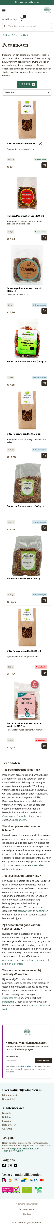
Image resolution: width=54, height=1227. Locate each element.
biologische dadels (36, 960)
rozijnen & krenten (12, 963)
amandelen (37, 865)
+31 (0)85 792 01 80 (12, 1151)
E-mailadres (12, 1056)
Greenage (7, 816)
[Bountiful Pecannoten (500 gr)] (44, 600)
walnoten (22, 865)
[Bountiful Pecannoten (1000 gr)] (44, 528)
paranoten (8, 1001)
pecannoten (19, 819)
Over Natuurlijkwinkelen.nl (22, 1090)
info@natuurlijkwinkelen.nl (23, 1148)
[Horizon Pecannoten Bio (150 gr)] (44, 237)
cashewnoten (25, 910)
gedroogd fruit (10, 960)
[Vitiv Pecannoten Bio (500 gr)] (44, 455)
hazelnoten (42, 910)
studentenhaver (10, 998)
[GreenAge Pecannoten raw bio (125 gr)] (44, 311)
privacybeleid (25, 1066)
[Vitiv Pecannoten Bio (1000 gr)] (44, 165)
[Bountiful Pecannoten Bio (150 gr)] (44, 383)
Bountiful (22, 816)
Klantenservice (13, 1108)
